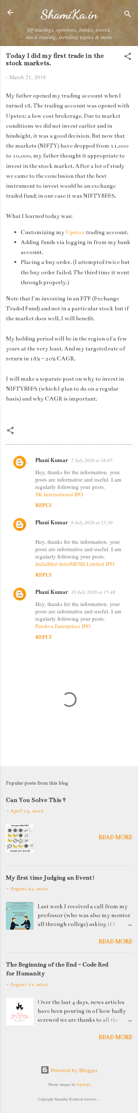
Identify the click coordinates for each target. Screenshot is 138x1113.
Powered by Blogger (73, 1070)
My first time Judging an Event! (50, 877)
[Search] (127, 15)
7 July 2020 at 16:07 (92, 460)
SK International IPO (59, 494)
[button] (127, 57)
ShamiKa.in (69, 14)
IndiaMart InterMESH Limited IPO (74, 563)
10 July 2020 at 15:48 (93, 592)
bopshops (84, 1084)
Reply (43, 505)
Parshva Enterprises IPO (63, 626)
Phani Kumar (51, 460)
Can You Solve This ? (36, 800)
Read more (115, 837)
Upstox (76, 232)
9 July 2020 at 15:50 (92, 522)
